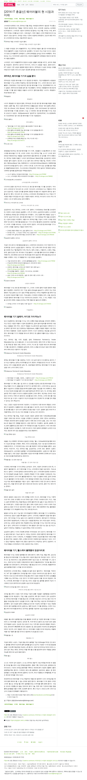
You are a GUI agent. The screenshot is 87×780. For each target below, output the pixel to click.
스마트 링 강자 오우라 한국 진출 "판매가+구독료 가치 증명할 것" (24, 729)
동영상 (32, 4)
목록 (34, 742)
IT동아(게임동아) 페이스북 (18, 720)
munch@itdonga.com (55, 773)
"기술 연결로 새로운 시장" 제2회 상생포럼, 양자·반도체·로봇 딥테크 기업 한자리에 (70, 19)
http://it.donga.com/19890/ (44, 176)
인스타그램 (30, 1)
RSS (33, 754)
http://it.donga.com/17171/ (15, 128)
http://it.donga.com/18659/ (16, 269)
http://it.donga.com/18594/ (16, 273)
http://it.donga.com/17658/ (46, 261)
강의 (26, 4)
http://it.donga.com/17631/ (15, 136)
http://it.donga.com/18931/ (43, 380)
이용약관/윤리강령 (52, 752)
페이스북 (25, 1)
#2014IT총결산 (9, 18)
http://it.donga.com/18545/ (16, 265)
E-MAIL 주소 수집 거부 (23, 754)
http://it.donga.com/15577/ (16, 140)
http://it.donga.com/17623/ (44, 378)
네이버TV (20, 1)
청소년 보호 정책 (9, 754)
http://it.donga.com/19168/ (37, 174)
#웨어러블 (22, 18)
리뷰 (22, 4)
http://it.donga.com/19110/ (15, 277)
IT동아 (6, 715)
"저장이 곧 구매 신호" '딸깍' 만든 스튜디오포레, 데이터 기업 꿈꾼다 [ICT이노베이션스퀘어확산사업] (68, 86)
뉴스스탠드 (42, 1)
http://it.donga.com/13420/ (42, 304)
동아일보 (6, 1)
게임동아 (11, 1)
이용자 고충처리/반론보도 (37, 752)
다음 (39, 742)
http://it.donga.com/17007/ (42, 230)
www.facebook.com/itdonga (42, 695)
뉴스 (18, 4)
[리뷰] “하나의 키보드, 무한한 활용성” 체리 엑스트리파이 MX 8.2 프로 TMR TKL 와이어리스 (69, 135)
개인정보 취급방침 (65, 752)
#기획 (16, 18)
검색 (80, 4)
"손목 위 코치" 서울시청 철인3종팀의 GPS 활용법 (19, 732)
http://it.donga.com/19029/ (45, 234)
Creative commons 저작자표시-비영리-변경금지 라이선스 (40, 760)
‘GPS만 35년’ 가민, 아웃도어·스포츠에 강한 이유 (18, 735)
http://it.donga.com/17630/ (16, 132)
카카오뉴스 (48, 1)
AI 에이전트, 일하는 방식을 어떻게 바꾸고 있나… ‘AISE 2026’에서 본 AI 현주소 (69, 31)
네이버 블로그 (36, 1)
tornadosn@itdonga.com (18, 21)
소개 (21, 752)
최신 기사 (62, 65)
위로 (26, 742)
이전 (20, 742)
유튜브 (15, 1)
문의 (26, 752)
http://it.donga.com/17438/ (47, 232)
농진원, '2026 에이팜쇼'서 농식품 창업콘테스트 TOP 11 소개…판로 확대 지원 (69, 75)
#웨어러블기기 (30, 18)
